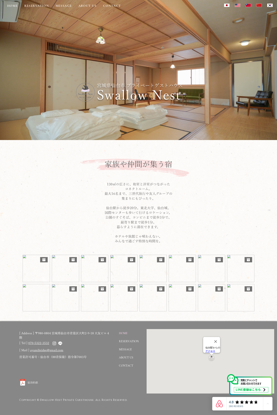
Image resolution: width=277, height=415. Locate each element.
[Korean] (269, 5)
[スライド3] (143, 130)
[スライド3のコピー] (133, 130)
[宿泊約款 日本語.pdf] (22, 382)
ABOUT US (126, 357)
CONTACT (126, 366)
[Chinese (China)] (258, 5)
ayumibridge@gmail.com (46, 350)
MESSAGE (125, 349)
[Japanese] (226, 5)
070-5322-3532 (38, 343)
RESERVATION (129, 341)
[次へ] (256, 70)
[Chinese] (248, 5)
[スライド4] (136, 130)
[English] (237, 5)
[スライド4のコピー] (140, 130)
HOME (123, 333)
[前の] (20, 70)
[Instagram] (54, 343)
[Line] (60, 343)
